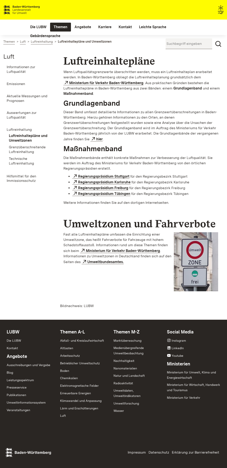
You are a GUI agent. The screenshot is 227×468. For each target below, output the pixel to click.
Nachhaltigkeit (124, 361)
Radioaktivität (123, 383)
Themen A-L (72, 332)
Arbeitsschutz (70, 355)
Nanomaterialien (125, 368)
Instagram (179, 340)
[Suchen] (218, 44)
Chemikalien (69, 378)
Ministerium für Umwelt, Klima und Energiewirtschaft (191, 375)
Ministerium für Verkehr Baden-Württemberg (106, 83)
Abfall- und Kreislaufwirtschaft (82, 340)
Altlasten (66, 348)
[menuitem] (38, 27)
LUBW (13, 332)
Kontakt (12, 348)
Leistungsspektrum (20, 380)
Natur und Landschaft (129, 375)
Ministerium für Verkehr (183, 397)
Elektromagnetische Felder (79, 385)
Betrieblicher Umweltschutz (80, 363)
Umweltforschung (126, 403)
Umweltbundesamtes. (105, 262)
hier (99, 139)
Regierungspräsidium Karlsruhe (104, 182)
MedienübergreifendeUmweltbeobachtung (129, 350)
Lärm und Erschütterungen (79, 408)
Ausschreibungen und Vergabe (28, 365)
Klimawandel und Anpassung (81, 401)
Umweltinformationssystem (26, 402)
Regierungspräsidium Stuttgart (103, 176)
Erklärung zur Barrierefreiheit (195, 452)
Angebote (17, 356)
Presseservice (17, 387)
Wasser (119, 410)
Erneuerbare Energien (75, 393)
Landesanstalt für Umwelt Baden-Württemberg (29, 9)
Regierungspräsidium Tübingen (104, 194)
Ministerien (178, 364)
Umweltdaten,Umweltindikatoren (127, 393)
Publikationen (16, 395)
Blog (10, 372)
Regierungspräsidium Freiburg (103, 188)
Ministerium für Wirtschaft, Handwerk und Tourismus (193, 387)
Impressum (137, 452)
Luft (8, 56)
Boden (64, 371)
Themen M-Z (127, 332)
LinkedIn (178, 348)
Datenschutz (159, 452)
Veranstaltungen (18, 410)
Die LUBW (14, 340)
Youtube (177, 355)
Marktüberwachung (127, 340)
